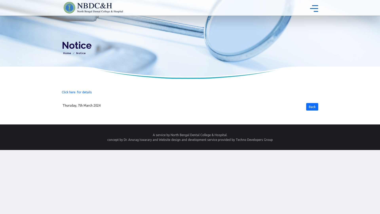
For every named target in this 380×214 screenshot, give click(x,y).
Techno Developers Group (254, 139)
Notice (81, 53)
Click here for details (77, 92)
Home (67, 53)
